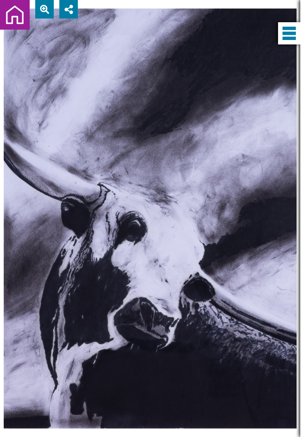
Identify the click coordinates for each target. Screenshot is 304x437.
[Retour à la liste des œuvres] (15, 15)
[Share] (68, 9)
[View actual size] (44, 9)
